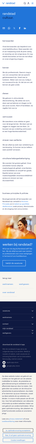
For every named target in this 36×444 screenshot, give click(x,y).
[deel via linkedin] (25, 28)
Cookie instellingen (18, 440)
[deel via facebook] (20, 28)
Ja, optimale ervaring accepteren (18, 430)
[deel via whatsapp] (9, 28)
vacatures (6, 311)
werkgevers (24, 284)
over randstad (8, 292)
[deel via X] (14, 28)
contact (5, 324)
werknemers (7, 284)
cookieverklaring (8, 421)
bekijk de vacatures (14, 263)
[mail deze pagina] (4, 28)
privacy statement (16, 419)
